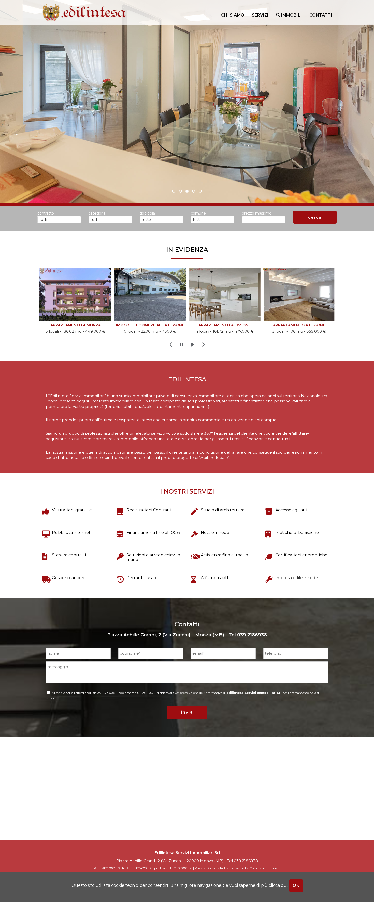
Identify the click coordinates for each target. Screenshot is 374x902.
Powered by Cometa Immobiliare (255, 868)
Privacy (200, 868)
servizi (260, 15)
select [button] (77, 220)
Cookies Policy (218, 868)
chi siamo (232, 15)
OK (296, 885)
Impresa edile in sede (296, 577)
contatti (320, 15)
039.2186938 (252, 635)
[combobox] (56, 219)
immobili (291, 15)
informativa (213, 693)
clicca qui (278, 885)
